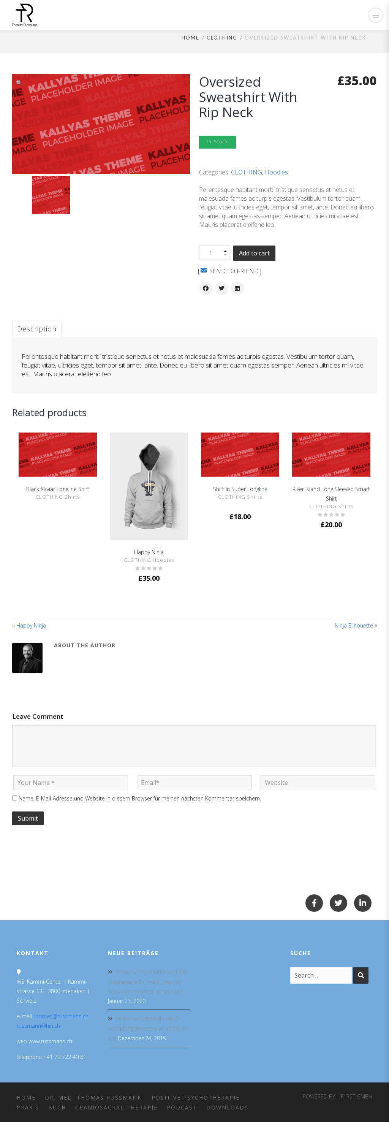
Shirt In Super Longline (240, 489)
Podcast (182, 1107)
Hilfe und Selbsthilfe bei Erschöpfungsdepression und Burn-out (149, 1028)
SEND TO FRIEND (233, 271)
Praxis (28, 1107)
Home (190, 38)
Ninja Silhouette (354, 625)
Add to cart (254, 253)
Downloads (227, 1107)
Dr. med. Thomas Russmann (93, 1097)
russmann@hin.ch (38, 1025)
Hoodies (276, 172)
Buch (57, 1107)
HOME (26, 1097)
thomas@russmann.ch (61, 1016)
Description (37, 328)
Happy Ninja (149, 552)
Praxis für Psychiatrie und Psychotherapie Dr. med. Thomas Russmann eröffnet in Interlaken (148, 981)
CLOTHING (222, 38)
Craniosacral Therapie (116, 1107)
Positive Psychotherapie (196, 1097)
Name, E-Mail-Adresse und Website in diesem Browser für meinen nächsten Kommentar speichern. (140, 798)
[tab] (37, 328)
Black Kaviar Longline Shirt (57, 489)
